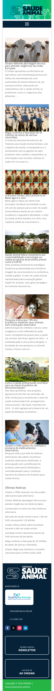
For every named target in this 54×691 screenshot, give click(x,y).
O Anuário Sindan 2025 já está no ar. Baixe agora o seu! (25, 197)
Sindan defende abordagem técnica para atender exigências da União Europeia (25, 66)
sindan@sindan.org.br (21, 611)
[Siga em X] (13, 628)
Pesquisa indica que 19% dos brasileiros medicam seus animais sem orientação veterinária (24, 322)
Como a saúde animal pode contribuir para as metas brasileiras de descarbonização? (26, 385)
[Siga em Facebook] (7, 628)
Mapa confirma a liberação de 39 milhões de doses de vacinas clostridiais (23, 135)
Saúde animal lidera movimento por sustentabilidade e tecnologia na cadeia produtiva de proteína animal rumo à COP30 (25, 258)
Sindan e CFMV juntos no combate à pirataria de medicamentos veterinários (25, 448)
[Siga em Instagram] (19, 628)
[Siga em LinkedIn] (25, 628)
